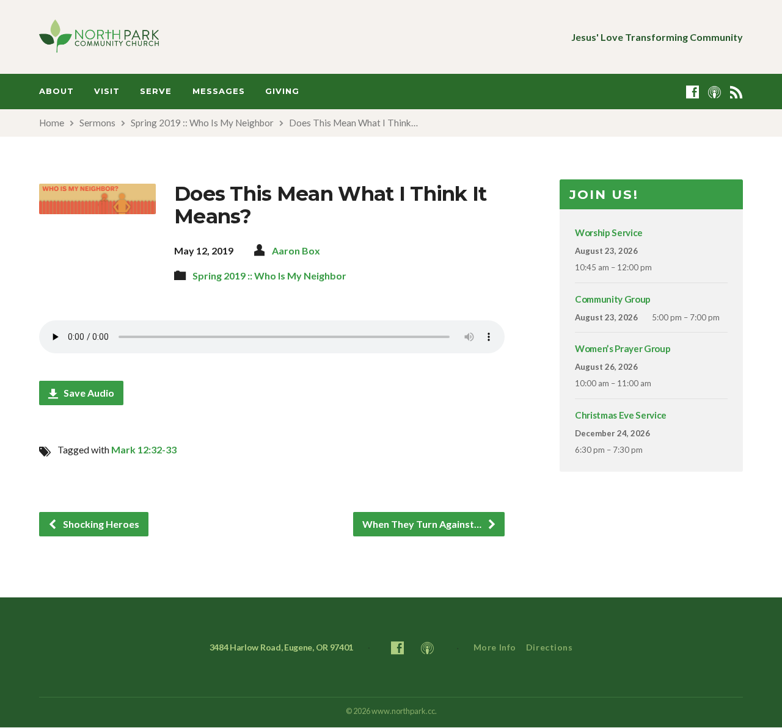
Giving (282, 91)
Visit (107, 91)
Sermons (97, 122)
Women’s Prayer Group (622, 348)
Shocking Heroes (100, 524)
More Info (494, 647)
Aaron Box (296, 250)
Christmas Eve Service (621, 414)
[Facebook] (692, 91)
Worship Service (609, 232)
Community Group (613, 299)
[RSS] (736, 91)
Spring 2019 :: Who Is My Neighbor (202, 122)
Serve (156, 91)
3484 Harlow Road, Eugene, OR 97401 (282, 647)
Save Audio (88, 392)
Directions (549, 647)
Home (51, 122)
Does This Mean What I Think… (353, 122)
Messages (218, 91)
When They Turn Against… (422, 524)
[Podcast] (714, 91)
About (56, 91)
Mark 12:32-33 (144, 449)
